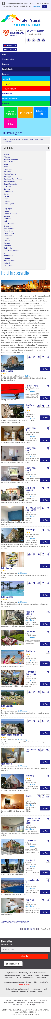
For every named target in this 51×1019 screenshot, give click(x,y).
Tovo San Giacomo (11, 251)
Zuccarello (8, 142)
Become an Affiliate (13, 963)
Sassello (7, 241)
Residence (24, 991)
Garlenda (7, 206)
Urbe (6, 253)
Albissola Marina (10, 162)
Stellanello (8, 248)
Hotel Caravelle (7, 596)
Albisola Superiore (11, 159)
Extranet (6, 103)
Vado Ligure (8, 255)
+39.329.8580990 (37, 31)
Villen (40, 991)
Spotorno (7, 246)
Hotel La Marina (7, 370)
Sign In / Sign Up (9, 49)
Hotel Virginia (6, 568)
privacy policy (35, 6)
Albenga (7, 157)
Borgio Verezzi (9, 182)
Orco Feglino (9, 223)
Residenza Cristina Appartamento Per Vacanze (33, 820)
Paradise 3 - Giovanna (30, 612)
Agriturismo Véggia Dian (30, 488)
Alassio (6, 154)
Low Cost (33, 1000)
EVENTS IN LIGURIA (26, 985)
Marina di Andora (10, 214)
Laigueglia (8, 209)
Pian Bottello (8, 228)
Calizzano (7, 186)
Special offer (44, 982)
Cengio (6, 194)
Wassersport (41, 978)
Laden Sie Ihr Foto (41, 112)
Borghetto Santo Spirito (13, 179)
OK (44, 6)
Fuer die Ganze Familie (38, 973)
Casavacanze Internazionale (11, 734)
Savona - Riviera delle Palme (33, 139)
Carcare (7, 189)
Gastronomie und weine (12, 975)
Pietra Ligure (9, 233)
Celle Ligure (8, 191)
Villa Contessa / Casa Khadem (32, 672)
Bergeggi (7, 177)
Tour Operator (6, 79)
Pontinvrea (8, 236)
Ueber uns (5, 64)
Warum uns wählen (8, 59)
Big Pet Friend (11, 973)
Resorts (33, 991)
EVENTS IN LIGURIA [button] (10, 89)
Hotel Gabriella (7, 705)
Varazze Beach (9, 260)
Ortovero (7, 226)
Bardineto (7, 172)
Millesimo (7, 219)
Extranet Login (30, 1005)
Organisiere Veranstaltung (11, 112)
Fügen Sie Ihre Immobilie (9, 98)
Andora (6, 167)
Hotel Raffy (30, 775)
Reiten (19, 978)
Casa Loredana (31, 631)
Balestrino (8, 169)
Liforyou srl (20, 1014)
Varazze (7, 258)
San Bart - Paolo (32, 385)
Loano (6, 211)
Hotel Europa (30, 529)
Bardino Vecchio (10, 174)
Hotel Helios (30, 651)
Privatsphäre (17, 1005)
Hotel (45, 989)
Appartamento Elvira (31, 429)
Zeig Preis (45, 369)
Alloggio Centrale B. (32, 881)
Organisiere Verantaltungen (14, 982)
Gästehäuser (36, 989)
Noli (5, 221)
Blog (35, 982)
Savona (7, 243)
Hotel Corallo (30, 796)
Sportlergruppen (25, 112)
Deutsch (9, 46)
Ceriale (6, 196)
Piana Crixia (8, 231)
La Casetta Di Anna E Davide (31, 508)
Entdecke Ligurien (7, 69)
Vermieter (14, 991)
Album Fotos (10, 123)
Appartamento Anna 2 (31, 449)
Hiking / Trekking (33, 975)
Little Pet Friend (28, 978)
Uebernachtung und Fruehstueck (18, 989)
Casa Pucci (30, 899)
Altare (6, 164)
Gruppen (29, 982)
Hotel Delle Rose (30, 406)
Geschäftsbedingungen (36, 1003)
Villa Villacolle (31, 840)
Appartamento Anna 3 (31, 469)
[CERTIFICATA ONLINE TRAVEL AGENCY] (6, 33)
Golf (24, 975)
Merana (7, 216)
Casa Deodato (31, 860)
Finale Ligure (9, 204)
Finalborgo (8, 201)
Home (4, 54)
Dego (6, 199)
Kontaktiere (6, 74)
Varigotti (7, 263)
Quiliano (7, 238)
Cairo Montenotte (10, 184)
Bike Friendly (23, 973)
